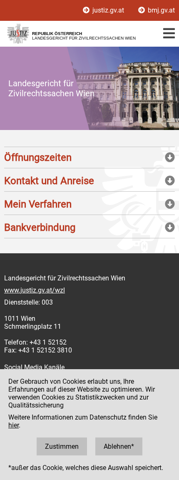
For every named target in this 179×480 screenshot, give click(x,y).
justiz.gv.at (108, 10)
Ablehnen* (119, 446)
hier (13, 425)
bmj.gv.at (160, 10)
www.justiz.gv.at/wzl (34, 290)
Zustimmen (62, 446)
